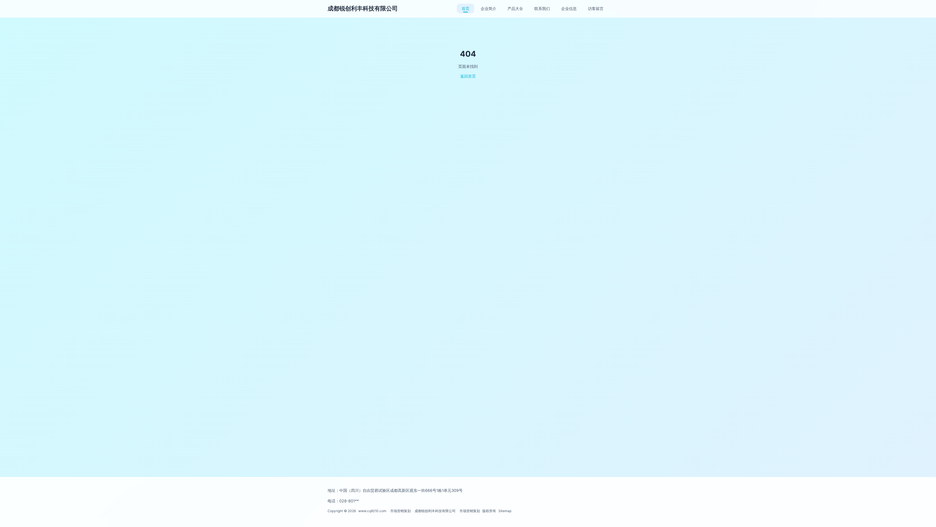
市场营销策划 (400, 511)
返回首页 (468, 76)
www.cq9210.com (372, 511)
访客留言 (596, 8)
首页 (465, 8)
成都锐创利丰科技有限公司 (363, 8)
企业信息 (569, 8)
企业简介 (488, 8)
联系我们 (542, 8)
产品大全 (515, 8)
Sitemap (504, 511)
